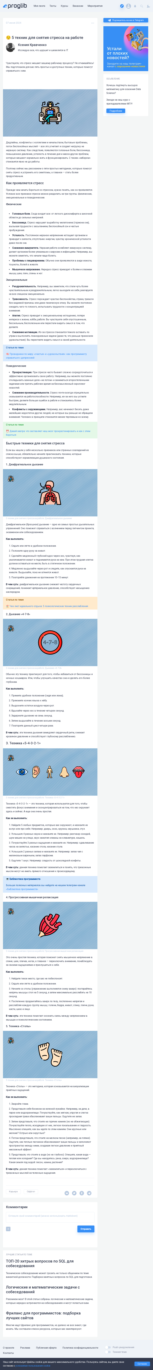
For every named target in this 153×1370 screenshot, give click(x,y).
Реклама (25, 1347)
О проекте (8, 1347)
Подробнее (116, 110)
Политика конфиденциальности (80, 1347)
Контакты (8, 1353)
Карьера (13, 1191)
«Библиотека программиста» (22, 889)
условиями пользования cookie (32, 1365)
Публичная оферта (46, 1347)
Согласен (142, 1364)
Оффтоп (31, 1191)
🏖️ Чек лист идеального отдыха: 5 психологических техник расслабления (47, 606)
